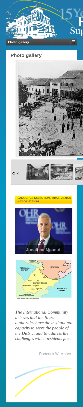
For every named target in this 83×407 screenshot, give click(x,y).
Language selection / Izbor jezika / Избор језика (45, 199)
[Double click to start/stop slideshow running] (37, 172)
